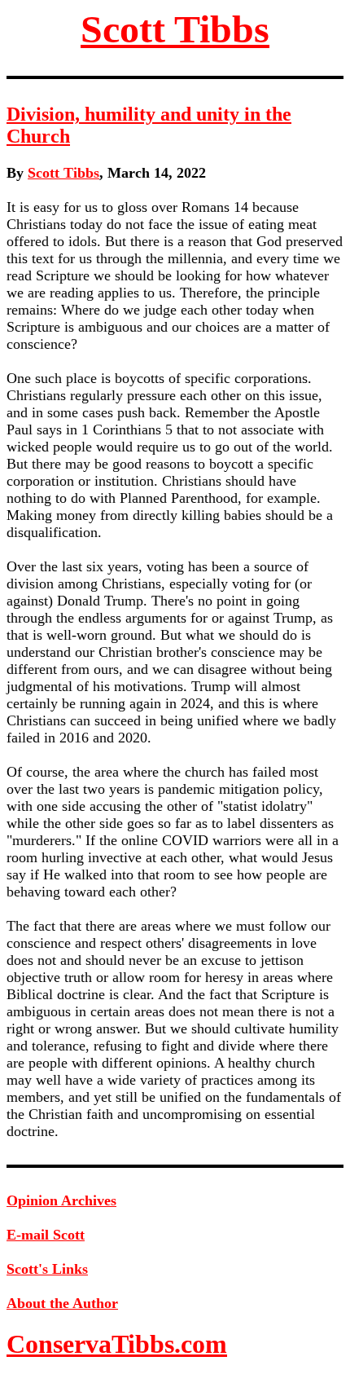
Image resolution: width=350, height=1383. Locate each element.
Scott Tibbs (175, 29)
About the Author (62, 1303)
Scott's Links (47, 1269)
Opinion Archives (61, 1200)
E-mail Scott (46, 1235)
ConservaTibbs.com (117, 1344)
